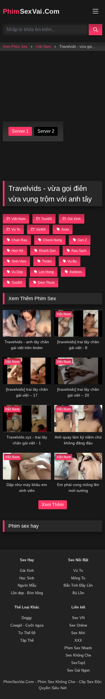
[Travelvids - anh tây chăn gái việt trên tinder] (27, 323)
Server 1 (20, 131)
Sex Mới (78, 633)
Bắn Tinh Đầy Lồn (78, 585)
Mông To (78, 578)
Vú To (78, 571)
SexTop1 (78, 663)
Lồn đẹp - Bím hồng (27, 593)
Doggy (27, 618)
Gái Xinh (27, 571)
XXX (78, 641)
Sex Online (78, 625)
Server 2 (46, 131)
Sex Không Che (78, 655)
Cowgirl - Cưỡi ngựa (26, 625)
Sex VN (78, 618)
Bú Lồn (78, 593)
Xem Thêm (53, 504)
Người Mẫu (27, 585)
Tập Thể (27, 641)
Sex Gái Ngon (78, 670)
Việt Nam (43, 46)
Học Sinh (26, 578)
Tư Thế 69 (26, 633)
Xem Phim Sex (15, 46)
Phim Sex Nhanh (78, 648)
